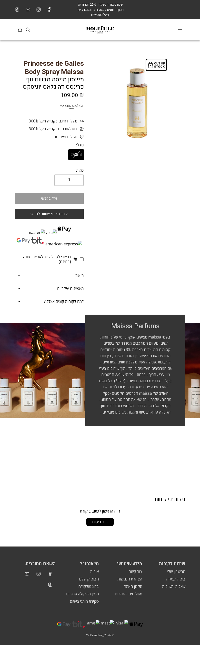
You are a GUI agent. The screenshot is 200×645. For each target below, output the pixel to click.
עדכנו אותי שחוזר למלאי (49, 213)
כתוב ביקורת (100, 522)
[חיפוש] (27, 29)
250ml (76, 154)
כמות (80, 170)
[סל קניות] (20, 29)
